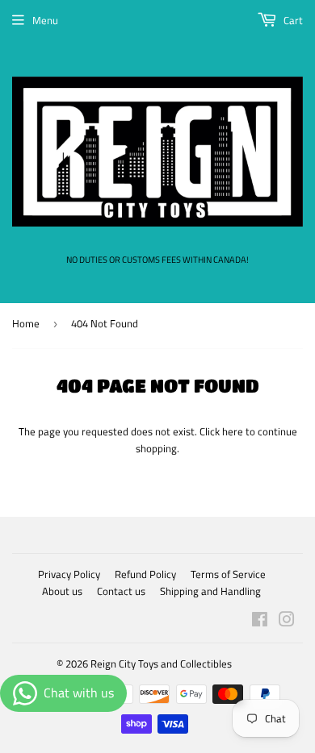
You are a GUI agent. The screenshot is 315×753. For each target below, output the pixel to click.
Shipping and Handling (210, 591)
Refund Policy (145, 574)
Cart (292, 20)
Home (26, 323)
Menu (45, 20)
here (232, 431)
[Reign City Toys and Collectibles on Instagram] (287, 622)
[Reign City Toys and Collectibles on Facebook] (259, 622)
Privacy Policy (69, 574)
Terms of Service (228, 574)
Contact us (121, 591)
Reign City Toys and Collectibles (161, 663)
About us (62, 591)
